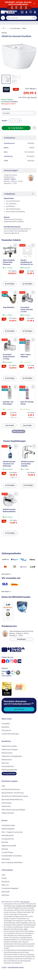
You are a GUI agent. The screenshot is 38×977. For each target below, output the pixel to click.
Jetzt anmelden (19, 709)
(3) (32, 703)
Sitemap (5, 849)
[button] (6, 89)
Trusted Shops (7, 852)
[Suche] (35, 18)
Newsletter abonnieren (18, 702)
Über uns (5, 885)
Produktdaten (9, 138)
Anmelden (6, 723)
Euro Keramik (15, 28)
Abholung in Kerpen (10, 749)
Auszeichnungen (8, 825)
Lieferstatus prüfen (9, 746)
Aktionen (5, 895)
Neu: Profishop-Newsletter (12, 862)
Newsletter (6, 859)
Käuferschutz (7, 753)
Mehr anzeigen (18, 431)
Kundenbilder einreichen (12, 856)
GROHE (4, 33)
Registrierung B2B (9, 845)
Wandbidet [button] (6, 113)
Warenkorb (6, 730)
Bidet (24, 28)
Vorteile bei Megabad (10, 888)
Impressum (6, 806)
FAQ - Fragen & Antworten (12, 832)
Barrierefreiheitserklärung (12, 799)
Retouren (5, 763)
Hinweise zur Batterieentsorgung (15, 796)
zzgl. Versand (24, 902)
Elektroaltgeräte (8, 828)
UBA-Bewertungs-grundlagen (13, 809)
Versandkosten (8, 766)
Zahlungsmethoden (9, 770)
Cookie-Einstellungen (10, 734)
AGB (3, 786)
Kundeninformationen (11, 789)
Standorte (6, 881)
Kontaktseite (21, 639)
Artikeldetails (9, 194)
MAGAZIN (6, 891)
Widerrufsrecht (8, 813)
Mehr (26, 929)
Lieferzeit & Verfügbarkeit (12, 756)
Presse (4, 878)
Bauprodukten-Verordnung (13, 793)
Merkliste (5, 727)
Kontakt (5, 842)
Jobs (3, 875)
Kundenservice (8, 839)
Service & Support (11, 170)
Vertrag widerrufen (9, 773)
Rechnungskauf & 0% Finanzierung (19, 23)
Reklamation (7, 759)
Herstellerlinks (8, 835)
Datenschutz (7, 803)
